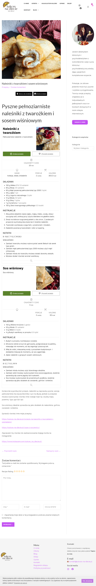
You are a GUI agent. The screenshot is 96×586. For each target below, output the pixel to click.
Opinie (36, 560)
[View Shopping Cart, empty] (92, 7)
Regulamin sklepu (41, 565)
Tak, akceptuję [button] (87, 581)
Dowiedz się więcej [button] (20, 583)
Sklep (36, 557)
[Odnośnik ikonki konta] (88, 7)
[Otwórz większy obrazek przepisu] (48, 138)
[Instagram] (79, 5)
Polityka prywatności (42, 568)
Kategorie (76, 145)
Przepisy (5, 87)
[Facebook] (81, 8)
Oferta (36, 551)
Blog (35, 554)
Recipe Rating (7, 471)
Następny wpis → (53, 451)
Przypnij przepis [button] (47, 154)
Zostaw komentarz (18, 87)
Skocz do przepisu (25, 94)
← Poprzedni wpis (9, 451)
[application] (38, 3)
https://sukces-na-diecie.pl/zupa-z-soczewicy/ (21, 428)
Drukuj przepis (41, 94)
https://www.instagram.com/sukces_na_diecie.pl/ (22, 441)
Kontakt (37, 562)
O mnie (36, 548)
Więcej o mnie (80, 122)
